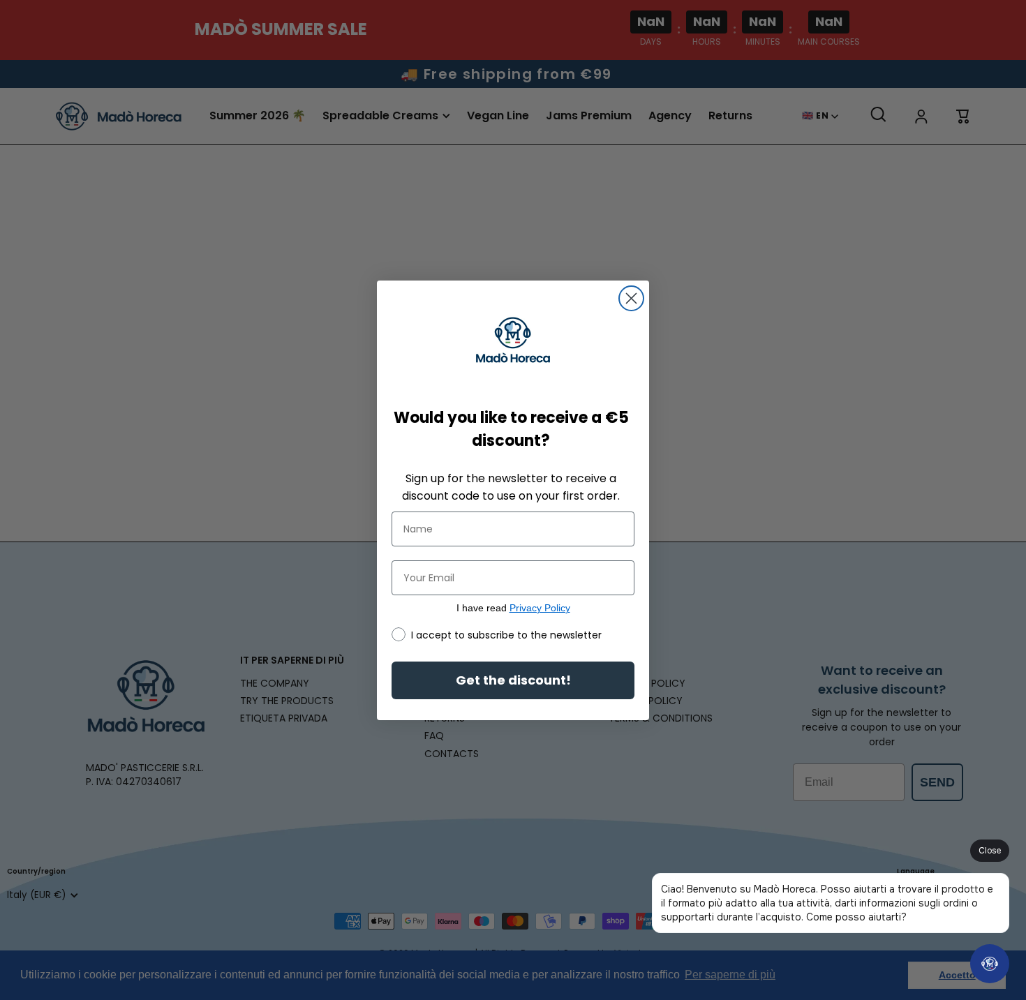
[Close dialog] (631, 298)
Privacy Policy (540, 607)
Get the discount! (513, 680)
